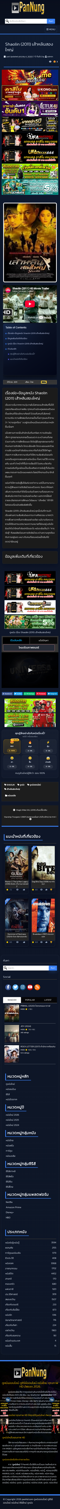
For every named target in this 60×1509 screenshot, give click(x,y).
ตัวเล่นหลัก (12, 349)
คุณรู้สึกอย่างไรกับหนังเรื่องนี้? (22, 354)
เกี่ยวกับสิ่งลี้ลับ (12, 1310)
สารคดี (8, 1279)
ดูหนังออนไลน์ (35, 785)
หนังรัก (8, 1315)
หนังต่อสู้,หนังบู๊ (12, 1243)
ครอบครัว (9, 1284)
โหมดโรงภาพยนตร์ (29, 647)
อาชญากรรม (11, 1268)
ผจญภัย (9, 1248)
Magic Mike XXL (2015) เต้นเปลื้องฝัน (31, 810)
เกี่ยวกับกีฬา (11, 1325)
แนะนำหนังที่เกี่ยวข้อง (18, 359)
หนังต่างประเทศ (12, 1341)
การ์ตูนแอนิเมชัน (13, 1253)
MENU (51, 30)
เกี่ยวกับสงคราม (13, 1335)
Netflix (9, 1202)
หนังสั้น (8, 1346)
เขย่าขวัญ (9, 1330)
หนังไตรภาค (11, 1099)
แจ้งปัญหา (43, 640)
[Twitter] (15, 987)
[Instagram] (23, 987)
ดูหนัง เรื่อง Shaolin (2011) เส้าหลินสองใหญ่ (25, 344)
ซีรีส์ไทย (9, 1187)
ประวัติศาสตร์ (11, 1294)
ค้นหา (51, 21)
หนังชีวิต (9, 1273)
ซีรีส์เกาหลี (10, 1171)
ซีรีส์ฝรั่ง (9, 1176)
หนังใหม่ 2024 (12, 1125)
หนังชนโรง (10, 1089)
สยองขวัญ (10, 1299)
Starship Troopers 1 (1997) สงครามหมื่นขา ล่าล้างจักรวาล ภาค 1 (30, 817)
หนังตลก (9, 1263)
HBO (7, 1217)
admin (50, 57)
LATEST (48, 1000)
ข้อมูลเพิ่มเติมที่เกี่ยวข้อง (17, 339)
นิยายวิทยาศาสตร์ (13, 1320)
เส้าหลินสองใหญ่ (13, 789)
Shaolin (10, 785)
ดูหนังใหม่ (10, 1084)
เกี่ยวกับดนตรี (11, 1304)
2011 (15, 382)
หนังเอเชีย (11, 796)
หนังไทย (9, 1140)
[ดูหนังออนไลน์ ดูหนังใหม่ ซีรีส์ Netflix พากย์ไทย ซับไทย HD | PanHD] (28, 8)
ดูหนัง (21, 785)
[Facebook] (8, 987)
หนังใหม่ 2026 (12, 1115)
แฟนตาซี (9, 1289)
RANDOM (12, 1000)
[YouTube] (30, 987)
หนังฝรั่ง (9, 1145)
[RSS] (37, 987)
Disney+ (9, 1212)
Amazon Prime (13, 1207)
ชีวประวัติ (9, 1258)
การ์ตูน (8, 1151)
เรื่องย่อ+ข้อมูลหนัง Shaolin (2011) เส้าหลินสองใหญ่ (28, 333)
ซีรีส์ (7, 1094)
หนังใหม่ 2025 (12, 1120)
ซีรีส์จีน (8, 1182)
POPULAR (30, 1000)
